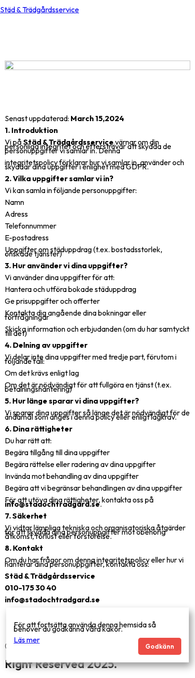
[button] (182, 37)
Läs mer (27, 639)
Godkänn (159, 646)
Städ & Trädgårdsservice (39, 9)
